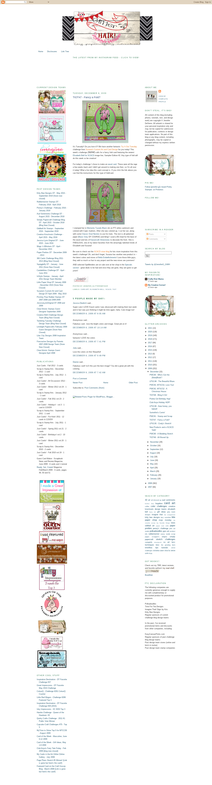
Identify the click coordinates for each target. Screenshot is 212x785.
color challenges (159, 506)
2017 (150, 343)
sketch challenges (165, 539)
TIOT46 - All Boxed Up (159, 437)
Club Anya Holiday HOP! (160, 402)
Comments (153, 239)
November (154, 442)
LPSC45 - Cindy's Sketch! (160, 423)
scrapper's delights (159, 537)
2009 (150, 368)
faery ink (152, 512)
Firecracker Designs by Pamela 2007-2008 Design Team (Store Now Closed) (51, 344)
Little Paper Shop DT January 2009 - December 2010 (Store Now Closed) (51, 285)
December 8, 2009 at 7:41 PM (89, 342)
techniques (149, 545)
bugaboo (159, 503)
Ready (39, 467)
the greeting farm (168, 545)
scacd (108, 289)
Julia (75, 348)
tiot (114, 289)
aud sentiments (168, 500)
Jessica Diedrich (80, 303)
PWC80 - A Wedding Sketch (161, 434)
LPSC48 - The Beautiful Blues (162, 381)
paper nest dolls (162, 526)
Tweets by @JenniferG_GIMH (157, 264)
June (152, 460)
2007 (150, 487)
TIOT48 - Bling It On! (158, 395)
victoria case (158, 550)
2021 (150, 328)
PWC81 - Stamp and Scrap (161, 416)
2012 (150, 357)
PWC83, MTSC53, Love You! (162, 385)
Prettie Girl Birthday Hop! (160, 399)
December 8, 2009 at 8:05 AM (89, 314)
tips (156, 548)
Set (44, 467)
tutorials (164, 548)
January (153, 479)
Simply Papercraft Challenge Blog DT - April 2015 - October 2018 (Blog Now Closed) (51, 222)
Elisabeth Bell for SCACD (83, 155)
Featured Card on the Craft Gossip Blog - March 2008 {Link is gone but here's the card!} (51, 769)
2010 (150, 365)
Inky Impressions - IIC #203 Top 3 (51, 709)
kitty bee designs (152, 517)
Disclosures (52, 51)
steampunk (158, 542)
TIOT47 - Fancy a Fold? (86, 97)
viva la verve (169, 550)
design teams (161, 509)
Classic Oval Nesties (91, 234)
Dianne (76, 362)
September (155, 449)
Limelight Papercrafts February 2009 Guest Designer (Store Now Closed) (52, 329)
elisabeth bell (97, 289)
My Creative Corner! (157, 285)
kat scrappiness (169, 514)
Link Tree (65, 51)
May (152, 464)
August (153, 453)
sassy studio (165, 534)
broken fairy (149, 503)
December (154, 372)
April (152, 468)
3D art (147, 500)
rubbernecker (154, 534)
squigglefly (148, 542)
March (153, 471)
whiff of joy (148, 553)
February (154, 475)
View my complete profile (163, 98)
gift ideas (161, 512)
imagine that (157, 514)
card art (85, 289)
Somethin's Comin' (157, 412)
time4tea (148, 548)
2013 (150, 354)
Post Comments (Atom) (94, 388)
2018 (150, 339)
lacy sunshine (166, 517)
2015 (150, 350)
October (153, 445)
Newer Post (77, 383)
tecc (173, 542)
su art (166, 542)
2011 (150, 361)
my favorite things (163, 523)
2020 (150, 332)
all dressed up (156, 500)
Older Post (133, 383)
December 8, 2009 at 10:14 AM (90, 328)
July (152, 457)
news (173, 523)
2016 (150, 346)
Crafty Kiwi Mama (156, 279)
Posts (151, 234)
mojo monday (165, 520)
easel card (112, 164)
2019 (150, 335)
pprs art (166, 531)
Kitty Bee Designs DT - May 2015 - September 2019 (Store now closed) (51, 196)
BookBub (149, 575)
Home (40, 51)
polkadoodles (156, 531)
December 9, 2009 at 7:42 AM (89, 372)
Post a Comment (80, 378)
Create (50, 467)
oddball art (149, 526)
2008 (150, 483)
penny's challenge (160, 528)
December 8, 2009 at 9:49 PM (89, 356)
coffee (147, 506)
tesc (157, 545)
